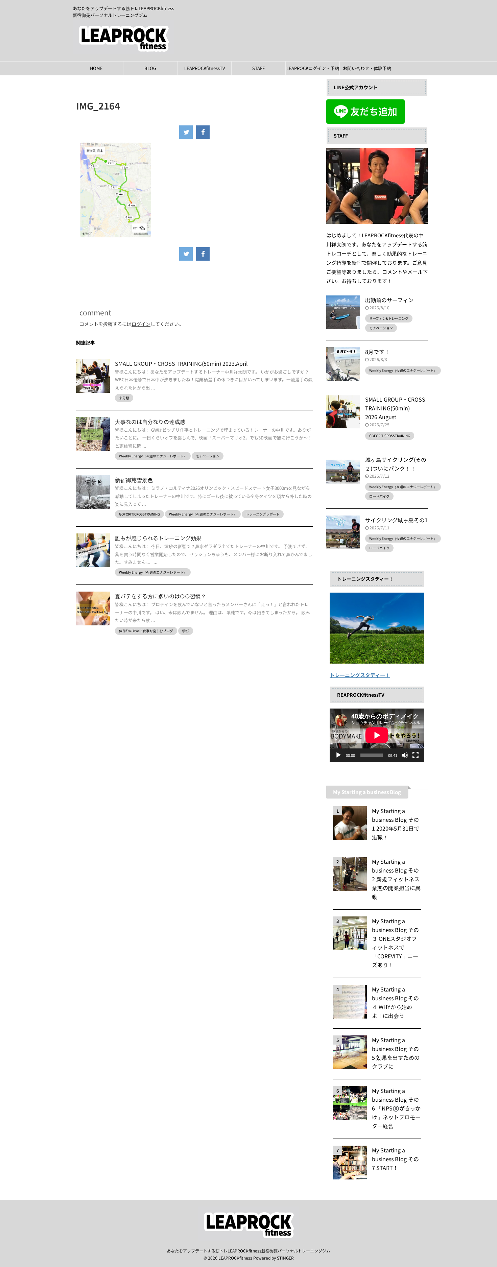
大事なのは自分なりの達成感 (150, 421)
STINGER (285, 1258)
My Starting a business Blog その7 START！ (395, 1159)
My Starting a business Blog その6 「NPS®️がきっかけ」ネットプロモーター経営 (396, 1108)
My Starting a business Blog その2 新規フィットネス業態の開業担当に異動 (396, 879)
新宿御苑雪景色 (134, 480)
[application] (377, 735)
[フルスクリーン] (415, 755)
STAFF (258, 68)
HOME (96, 68)
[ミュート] (404, 755)
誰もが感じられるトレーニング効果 (158, 538)
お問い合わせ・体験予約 (367, 68)
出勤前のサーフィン (389, 300)
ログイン (141, 323)
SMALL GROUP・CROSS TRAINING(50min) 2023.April (181, 363)
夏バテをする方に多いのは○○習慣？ (160, 596)
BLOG (150, 68)
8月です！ (377, 352)
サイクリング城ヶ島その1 (396, 520)
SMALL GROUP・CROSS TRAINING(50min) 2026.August (395, 408)
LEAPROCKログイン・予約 (312, 68)
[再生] (338, 755)
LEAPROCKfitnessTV (204, 68)
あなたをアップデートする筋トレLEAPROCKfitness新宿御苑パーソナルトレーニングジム (248, 1250)
